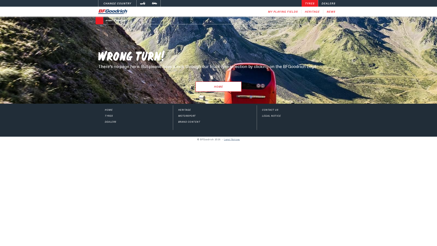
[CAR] (154, 3)
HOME (218, 86)
